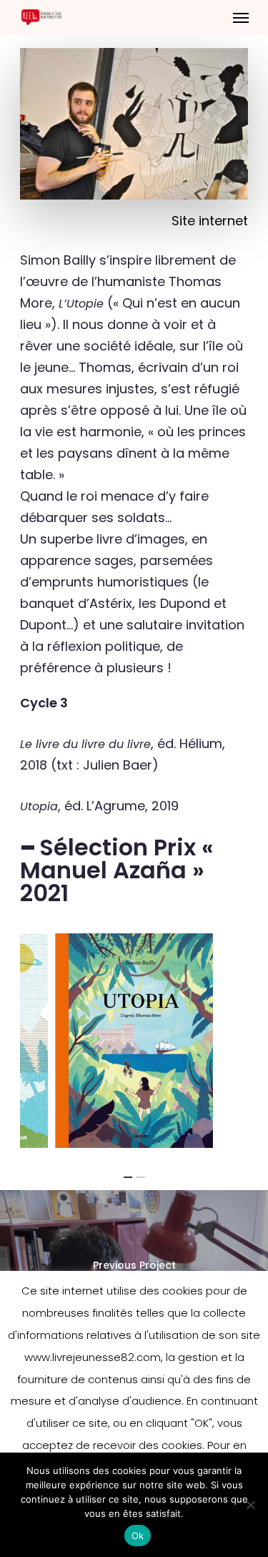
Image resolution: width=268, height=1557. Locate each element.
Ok (137, 1535)
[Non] (250, 1505)
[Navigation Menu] (241, 17)
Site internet (210, 221)
